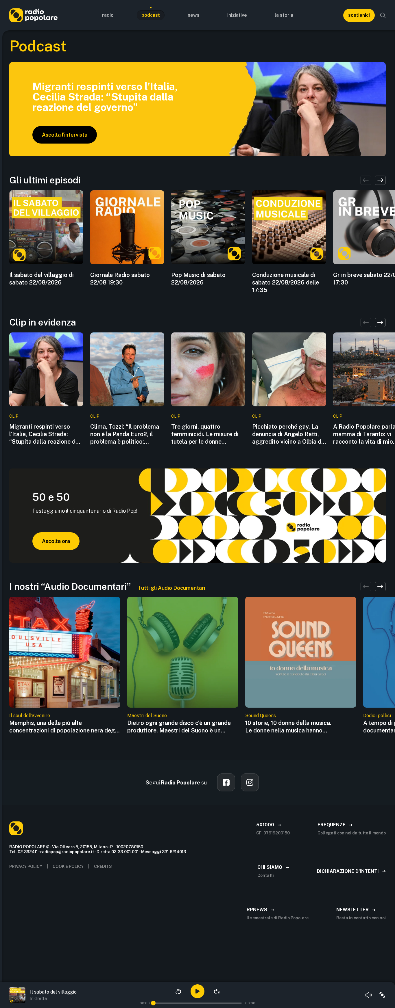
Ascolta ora (56, 541)
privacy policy (25, 866)
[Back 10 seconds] (177, 991)
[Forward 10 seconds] (217, 991)
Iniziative (237, 15)
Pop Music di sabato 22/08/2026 (198, 278)
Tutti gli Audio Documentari (171, 588)
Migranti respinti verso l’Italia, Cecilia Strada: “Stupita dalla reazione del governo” (44, 434)
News (194, 15)
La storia (284, 15)
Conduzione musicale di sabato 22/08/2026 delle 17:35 (285, 282)
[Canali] (382, 995)
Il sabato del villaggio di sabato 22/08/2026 (41, 278)
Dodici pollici (377, 715)
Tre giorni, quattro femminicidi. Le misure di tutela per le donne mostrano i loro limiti (205, 434)
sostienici (359, 15)
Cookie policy (68, 866)
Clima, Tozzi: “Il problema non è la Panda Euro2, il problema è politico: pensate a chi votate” (124, 434)
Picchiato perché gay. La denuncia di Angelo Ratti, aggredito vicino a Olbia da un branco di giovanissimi (288, 434)
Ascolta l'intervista (64, 135)
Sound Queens (260, 715)
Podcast (150, 15)
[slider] (153, 1003)
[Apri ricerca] (383, 15)
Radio (108, 15)
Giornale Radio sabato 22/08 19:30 (120, 278)
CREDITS (103, 866)
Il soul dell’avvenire (29, 715)
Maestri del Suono (147, 715)
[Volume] (368, 995)
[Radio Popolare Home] (33, 15)
